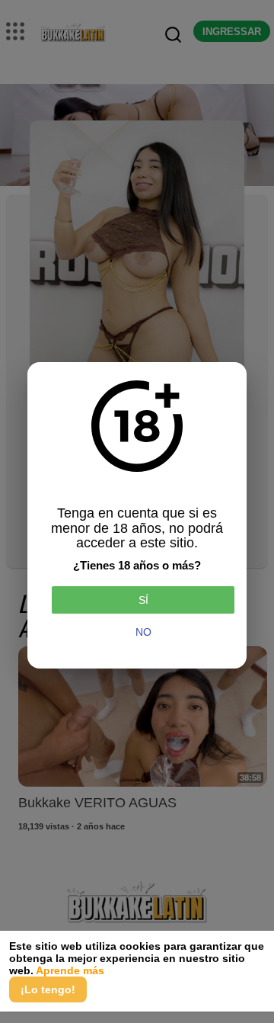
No (143, 632)
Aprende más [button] (70, 970)
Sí (143, 600)
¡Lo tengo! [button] (48, 989)
